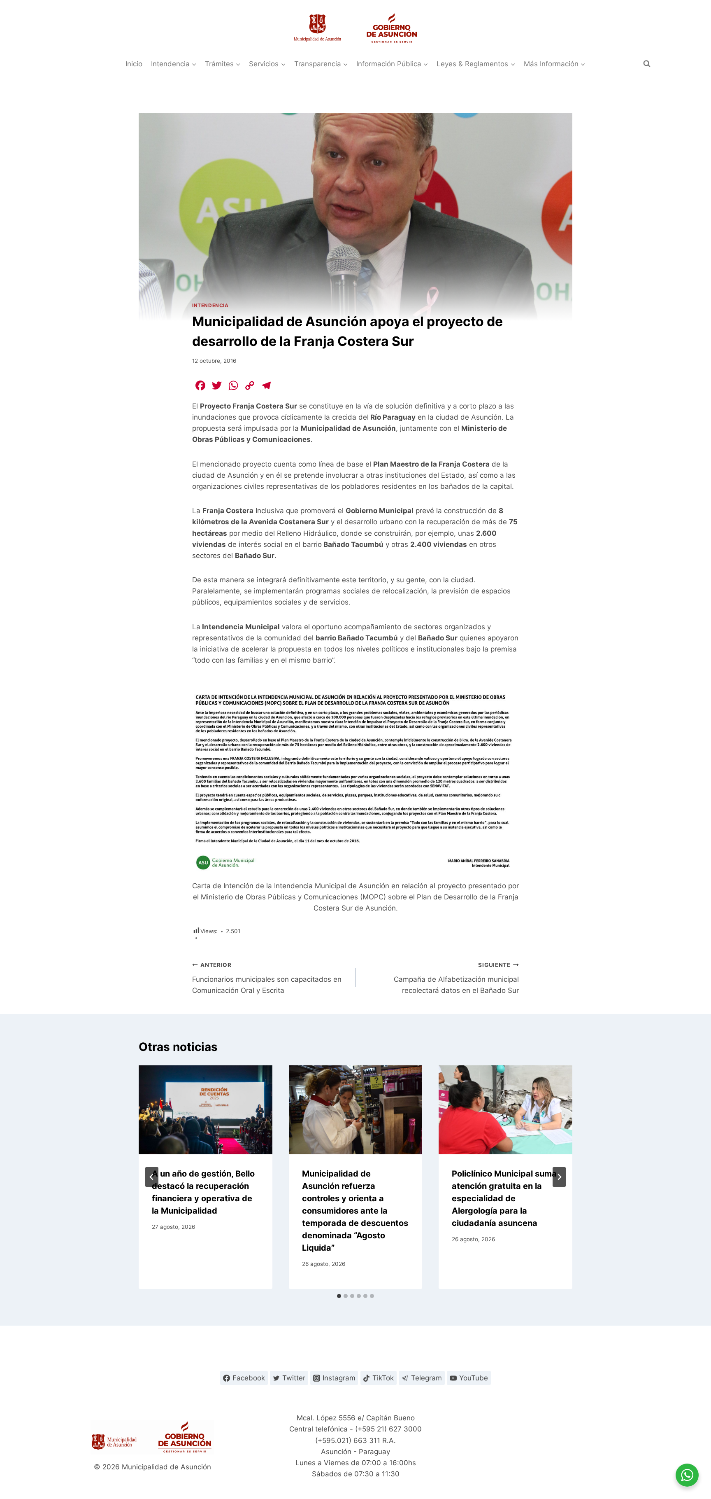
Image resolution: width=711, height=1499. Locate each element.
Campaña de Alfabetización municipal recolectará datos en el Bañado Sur (456, 978)
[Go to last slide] (151, 1177)
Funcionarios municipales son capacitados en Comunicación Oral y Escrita (267, 978)
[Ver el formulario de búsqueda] (646, 63)
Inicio (133, 64)
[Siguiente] (559, 1177)
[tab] (339, 1296)
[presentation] (205, 1109)
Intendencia (210, 305)
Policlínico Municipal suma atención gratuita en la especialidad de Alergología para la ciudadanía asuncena (504, 1198)
